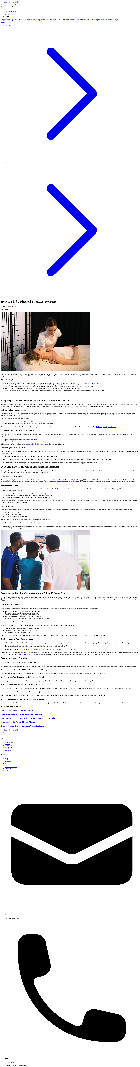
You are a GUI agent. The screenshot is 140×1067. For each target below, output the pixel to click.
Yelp (95, 500)
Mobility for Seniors (30, 20)
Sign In (13, 11)
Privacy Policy (9, 768)
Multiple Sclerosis (56, 20)
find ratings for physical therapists (106, 427)
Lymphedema (66, 20)
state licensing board (66, 481)
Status (6, 770)
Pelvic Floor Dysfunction (88, 20)
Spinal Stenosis (101, 20)
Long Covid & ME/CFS (17, 20)
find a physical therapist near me (27, 654)
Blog (6, 763)
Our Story (8, 761)
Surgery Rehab (5, 20)
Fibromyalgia (110, 20)
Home (6, 758)
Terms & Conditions (11, 767)
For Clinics (8, 11)
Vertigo (116, 20)
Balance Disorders (75, 20)
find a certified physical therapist (35, 444)
